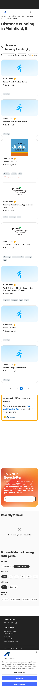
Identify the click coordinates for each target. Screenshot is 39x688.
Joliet (6, 599)
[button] (22, 55)
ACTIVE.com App (10, 631)
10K (29, 577)
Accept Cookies (19, 684)
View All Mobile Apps (11, 641)
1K (10, 577)
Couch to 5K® (9, 634)
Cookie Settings (19, 672)
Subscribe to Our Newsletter (14, 649)
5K (16, 577)
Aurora (26, 599)
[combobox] (8, 55)
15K (35, 577)
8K (23, 577)
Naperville (16, 599)
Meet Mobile (8, 639)
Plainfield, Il (12, 16)
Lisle (35, 599)
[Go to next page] (32, 388)
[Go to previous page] (6, 388)
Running (21, 16)
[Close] (36, 652)
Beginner (13, 587)
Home (3, 16)
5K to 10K (7, 636)
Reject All (19, 678)
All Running (7, 566)
